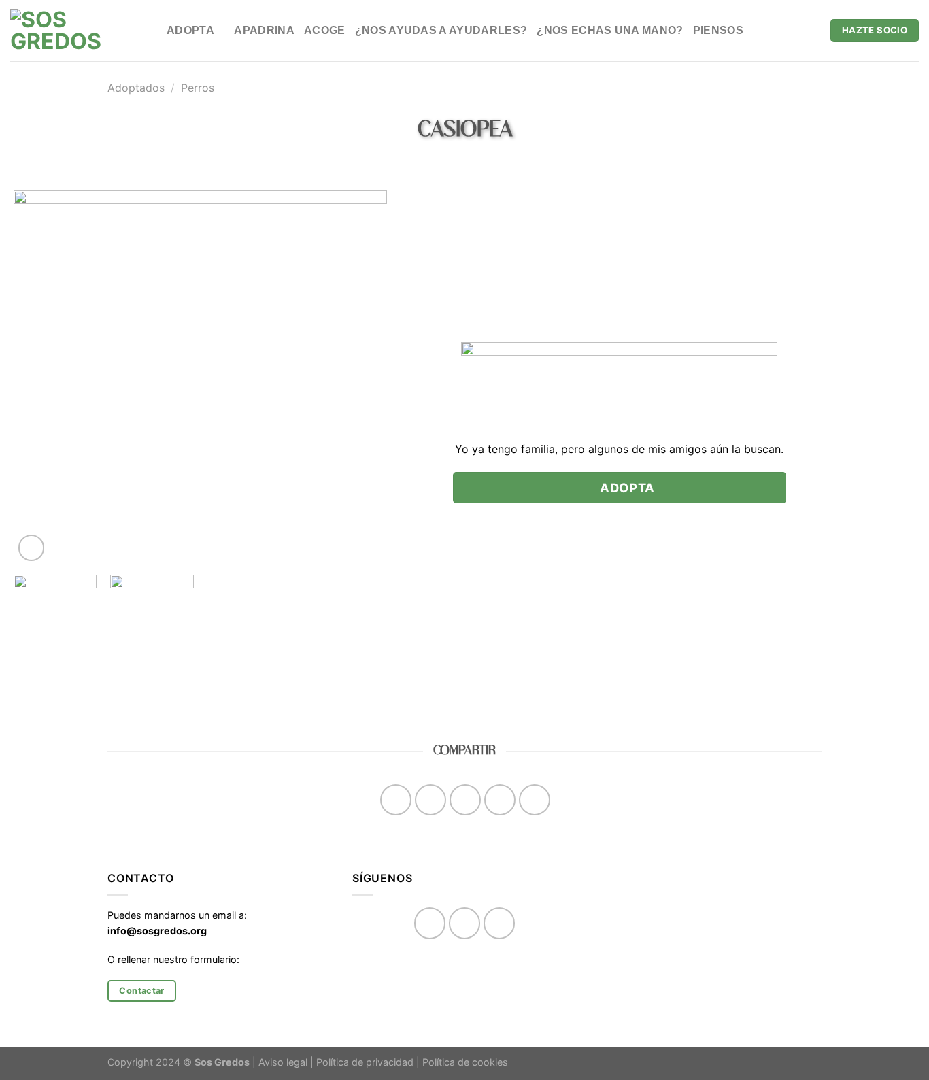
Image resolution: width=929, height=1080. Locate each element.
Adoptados (136, 88)
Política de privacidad (364, 1062)
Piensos (718, 30)
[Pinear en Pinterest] (500, 800)
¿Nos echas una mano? (610, 30)
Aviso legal (282, 1062)
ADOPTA (190, 30)
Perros (197, 88)
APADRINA (264, 30)
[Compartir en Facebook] (396, 800)
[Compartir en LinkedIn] (535, 800)
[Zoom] (31, 548)
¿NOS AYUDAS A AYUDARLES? (441, 30)
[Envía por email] (466, 800)
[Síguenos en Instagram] (465, 923)
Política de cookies (465, 1062)
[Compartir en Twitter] (431, 800)
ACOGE (324, 30)
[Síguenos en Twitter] (500, 923)
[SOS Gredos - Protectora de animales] (78, 30)
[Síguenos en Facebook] (430, 923)
